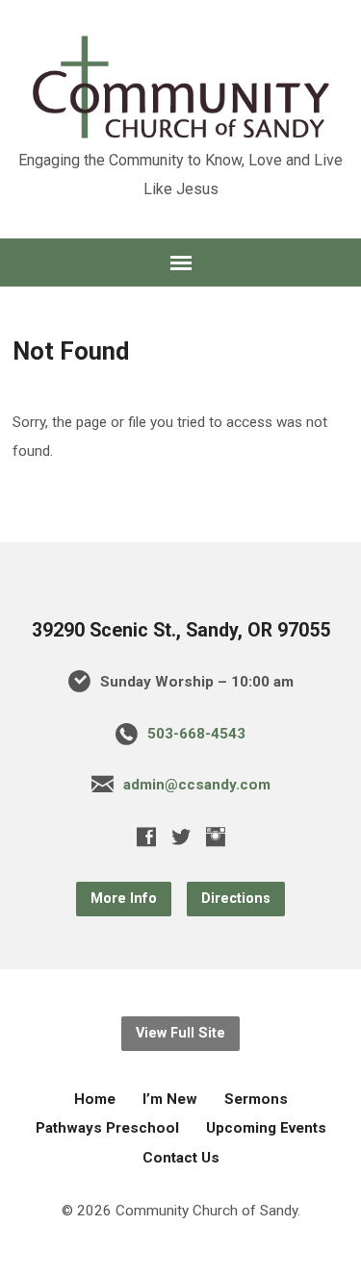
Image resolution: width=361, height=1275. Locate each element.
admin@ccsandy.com (197, 784)
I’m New (169, 1099)
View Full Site (180, 1033)
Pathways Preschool (107, 1128)
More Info (123, 898)
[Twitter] (181, 836)
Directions (236, 898)
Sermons (256, 1099)
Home (95, 1099)
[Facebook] (146, 836)
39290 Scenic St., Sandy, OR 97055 (181, 630)
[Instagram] (215, 836)
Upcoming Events (266, 1128)
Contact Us (180, 1157)
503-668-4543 (196, 733)
